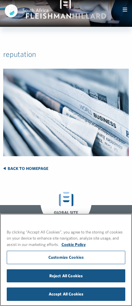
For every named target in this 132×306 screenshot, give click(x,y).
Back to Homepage (27, 168)
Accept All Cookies (66, 294)
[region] (66, 260)
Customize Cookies (66, 257)
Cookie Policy (74, 244)
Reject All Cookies (66, 275)
